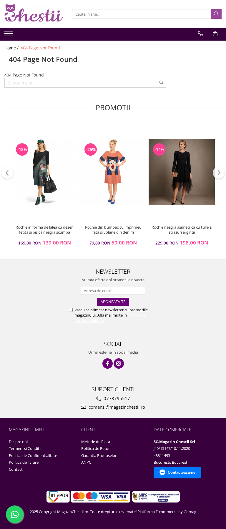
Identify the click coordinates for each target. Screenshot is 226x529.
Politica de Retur (95, 448)
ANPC (86, 462)
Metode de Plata (95, 441)
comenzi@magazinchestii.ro (116, 407)
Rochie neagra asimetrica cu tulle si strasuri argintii (182, 230)
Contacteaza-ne (181, 472)
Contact (16, 469)
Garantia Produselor (99, 455)
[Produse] (9, 35)
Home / (12, 48)
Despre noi (18, 441)
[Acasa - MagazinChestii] (33, 14)
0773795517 (116, 398)
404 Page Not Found (40, 48)
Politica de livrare (24, 462)
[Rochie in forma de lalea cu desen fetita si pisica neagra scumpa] (44, 172)
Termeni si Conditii (25, 448)
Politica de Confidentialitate (33, 455)
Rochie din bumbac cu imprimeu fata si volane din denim (113, 230)
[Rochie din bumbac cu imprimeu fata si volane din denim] (113, 172)
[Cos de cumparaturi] (215, 34)
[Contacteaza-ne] (200, 34)
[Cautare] (216, 14)
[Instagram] (119, 363)
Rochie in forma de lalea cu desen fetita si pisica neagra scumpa (45, 230)
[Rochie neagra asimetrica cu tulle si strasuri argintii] (182, 172)
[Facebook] (107, 363)
